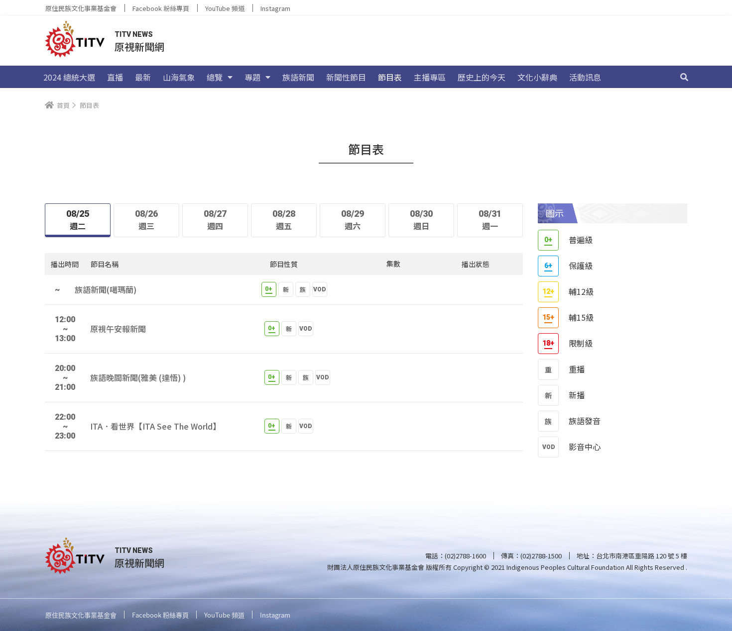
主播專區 (430, 77)
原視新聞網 (139, 46)
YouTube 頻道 (224, 8)
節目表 (390, 77)
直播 (115, 77)
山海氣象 (179, 77)
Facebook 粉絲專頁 (160, 8)
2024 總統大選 (69, 77)
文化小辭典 (537, 77)
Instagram (275, 8)
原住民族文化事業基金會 (81, 8)
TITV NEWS (134, 34)
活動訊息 (585, 77)
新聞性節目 (346, 77)
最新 (143, 77)
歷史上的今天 (481, 77)
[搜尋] (684, 77)
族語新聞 (298, 77)
